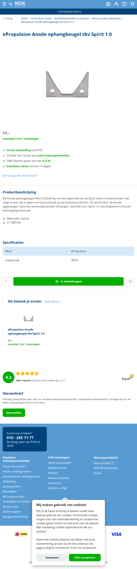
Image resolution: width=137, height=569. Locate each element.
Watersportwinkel (59, 463)
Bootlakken (10, 491)
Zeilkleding (9, 481)
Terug (9, 18)
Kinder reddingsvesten (17, 471)
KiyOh (62, 380)
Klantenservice (57, 468)
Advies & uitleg (57, 488)
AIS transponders (14, 496)
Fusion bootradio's (14, 466)
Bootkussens (11, 506)
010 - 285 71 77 (20, 437)
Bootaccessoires (58, 478)
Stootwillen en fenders (17, 501)
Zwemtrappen (11, 511)
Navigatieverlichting (15, 517)
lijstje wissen (52, 301)
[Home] (20, 6)
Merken (53, 473)
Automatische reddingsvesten (21, 476)
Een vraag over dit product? (20, 175)
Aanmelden (14, 413)
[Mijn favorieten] (124, 4)
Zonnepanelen (12, 486)
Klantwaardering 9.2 (69, 11)
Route (97, 473)
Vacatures (54, 483)
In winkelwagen (71, 281)
